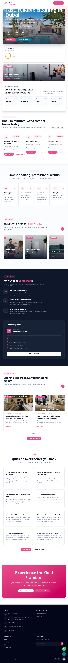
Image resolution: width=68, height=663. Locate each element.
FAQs (5, 644)
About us (6, 642)
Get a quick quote (23, 39)
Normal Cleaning (41, 613)
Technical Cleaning (41, 619)
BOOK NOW (58, 3)
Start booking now (25, 591)
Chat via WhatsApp (34, 353)
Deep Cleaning (40, 616)
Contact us (6, 650)
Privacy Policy (7, 647)
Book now (9, 39)
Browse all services (57, 127)
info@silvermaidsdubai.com (15, 626)
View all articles (34, 438)
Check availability (41, 591)
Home (5, 639)
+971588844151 (12, 622)
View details (19, 154)
